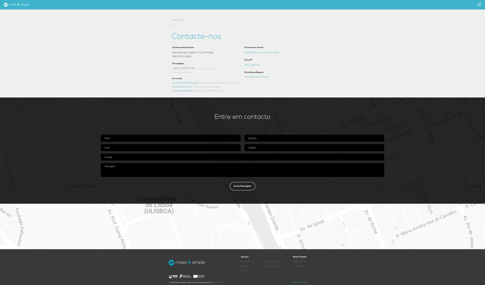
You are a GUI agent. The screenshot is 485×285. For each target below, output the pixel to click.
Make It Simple (299, 257)
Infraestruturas (272, 261)
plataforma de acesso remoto (261, 52)
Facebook (295, 282)
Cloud (244, 270)
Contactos (299, 266)
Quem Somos (300, 261)
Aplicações (244, 266)
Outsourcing (272, 266)
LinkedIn (303, 282)
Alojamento (245, 261)
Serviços (245, 257)
